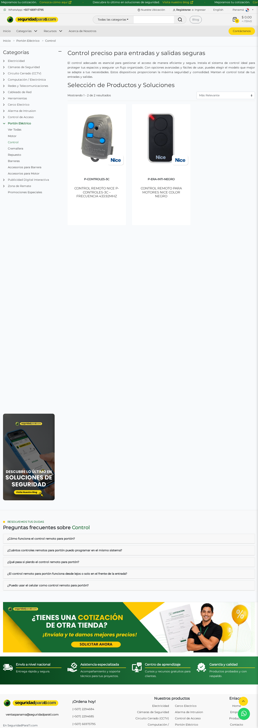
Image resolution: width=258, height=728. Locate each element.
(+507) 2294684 (83, 709)
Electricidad (160, 706)
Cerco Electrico (186, 706)
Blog (195, 19)
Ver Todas (14, 129)
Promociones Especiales (25, 192)
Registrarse (183, 9)
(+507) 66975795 (84, 724)
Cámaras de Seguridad (153, 712)
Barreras (14, 161)
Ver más (96, 208)
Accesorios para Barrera (24, 167)
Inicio (7, 31)
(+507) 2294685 (83, 716)
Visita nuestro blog (176, 2)
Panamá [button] (238, 9)
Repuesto (14, 155)
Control (50, 41)
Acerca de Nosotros (82, 31)
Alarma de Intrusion (189, 712)
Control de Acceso (188, 718)
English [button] (218, 9)
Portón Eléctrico (28, 41)
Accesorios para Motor (24, 173)
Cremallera (15, 148)
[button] (243, 701)
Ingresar (200, 9)
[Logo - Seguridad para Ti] (32, 19)
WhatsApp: (26, 9)
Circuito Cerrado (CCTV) (152, 718)
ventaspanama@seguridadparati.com (32, 714)
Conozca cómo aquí (54, 2)
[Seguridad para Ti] (32, 703)
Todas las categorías (112, 19)
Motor (12, 136)
